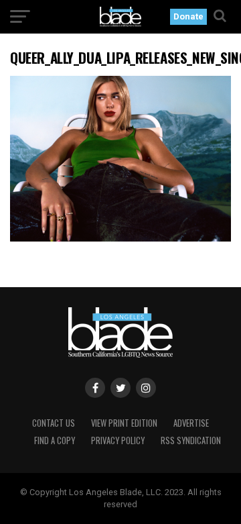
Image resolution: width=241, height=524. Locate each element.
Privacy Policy (118, 440)
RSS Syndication (191, 440)
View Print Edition (124, 423)
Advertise (191, 423)
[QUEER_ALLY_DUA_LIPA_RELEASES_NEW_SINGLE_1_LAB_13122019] (120, 237)
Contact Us (53, 423)
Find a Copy (54, 440)
